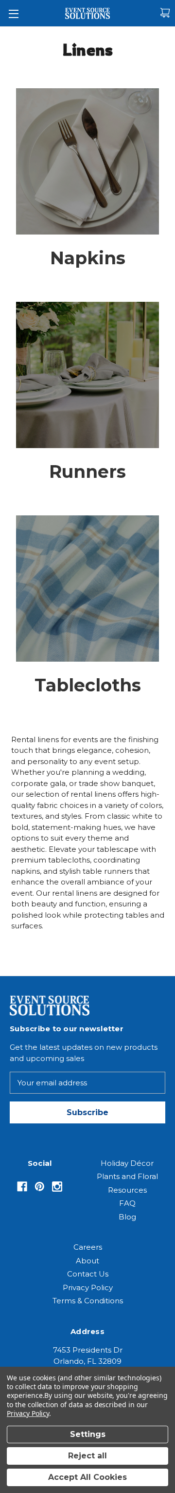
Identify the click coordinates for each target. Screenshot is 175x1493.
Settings (87, 1434)
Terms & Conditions (87, 1300)
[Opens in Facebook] (22, 1186)
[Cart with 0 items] (165, 13)
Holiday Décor (127, 1163)
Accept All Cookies (87, 1477)
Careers (87, 1247)
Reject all (87, 1455)
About (87, 1260)
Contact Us (87, 1273)
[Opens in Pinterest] (40, 1186)
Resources (127, 1190)
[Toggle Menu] (13, 13)
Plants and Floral (127, 1176)
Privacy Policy (88, 1287)
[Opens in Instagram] (57, 1186)
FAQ (127, 1203)
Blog (127, 1216)
